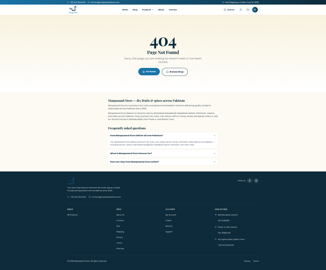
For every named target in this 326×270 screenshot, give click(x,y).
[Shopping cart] (255, 10)
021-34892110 (223, 220)
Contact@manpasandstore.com (106, 197)
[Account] (240, 10)
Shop (135, 9)
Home (125, 9)
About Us (120, 215)
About (161, 9)
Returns (169, 226)
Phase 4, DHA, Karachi (227, 227)
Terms (119, 243)
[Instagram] (256, 180)
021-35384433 (224, 233)
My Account (171, 215)
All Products (72, 215)
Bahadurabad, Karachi (227, 215)
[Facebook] (249, 180)
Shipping (120, 231)
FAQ (118, 226)
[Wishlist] (248, 10)
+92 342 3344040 (78, 197)
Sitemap (120, 248)
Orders (169, 220)
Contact (173, 9)
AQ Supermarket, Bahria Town (231, 239)
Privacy (119, 237)
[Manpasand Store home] (72, 10)
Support (169, 231)
